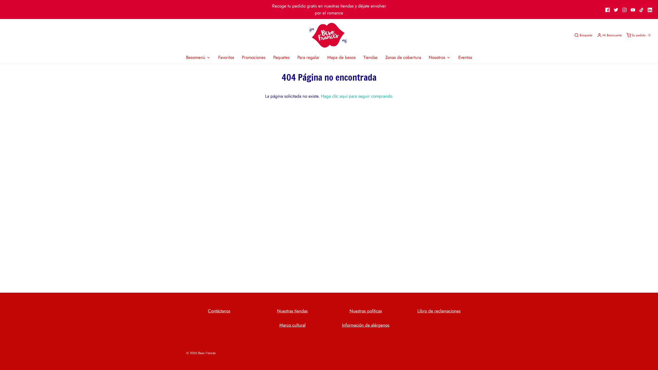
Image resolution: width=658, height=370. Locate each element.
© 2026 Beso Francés (201, 353)
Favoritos (226, 57)
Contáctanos (219, 311)
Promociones (254, 57)
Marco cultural (292, 325)
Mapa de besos (341, 57)
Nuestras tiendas (292, 311)
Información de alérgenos (365, 325)
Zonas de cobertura (403, 57)
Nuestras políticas (366, 311)
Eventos (465, 57)
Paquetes (281, 57)
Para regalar (308, 57)
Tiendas (370, 57)
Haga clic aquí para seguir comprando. (357, 96)
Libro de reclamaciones (439, 311)
